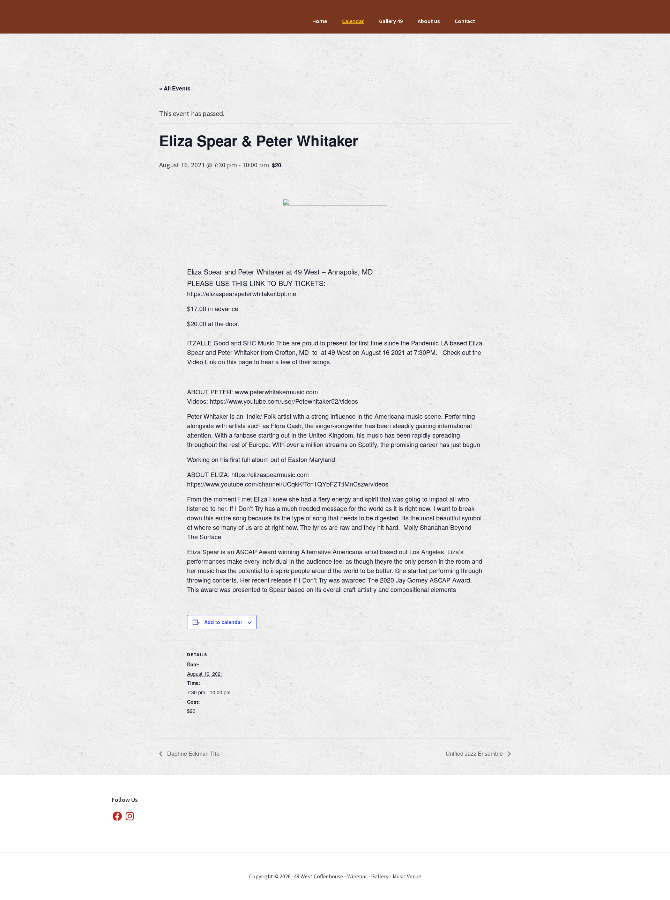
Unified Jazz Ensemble (475, 753)
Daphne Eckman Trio (192, 753)
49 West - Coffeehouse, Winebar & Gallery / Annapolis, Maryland (225, 43)
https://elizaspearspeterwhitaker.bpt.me (241, 293)
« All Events (175, 88)
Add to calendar (223, 622)
